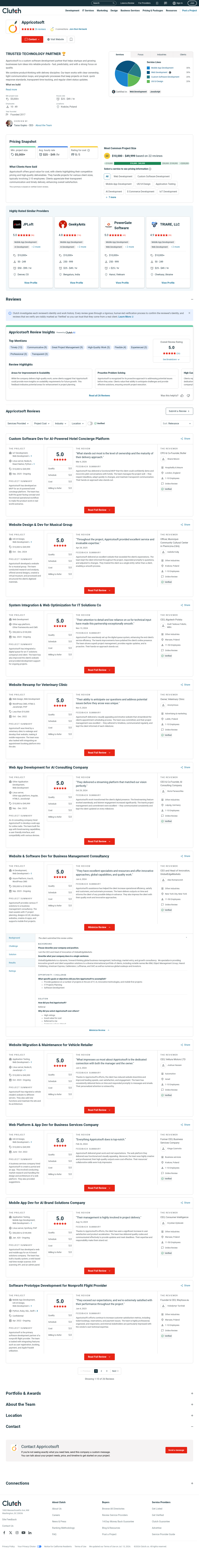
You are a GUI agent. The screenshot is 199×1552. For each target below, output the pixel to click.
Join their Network (78, 29)
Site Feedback (9, 1519)
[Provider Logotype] (13, 27)
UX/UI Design (157, 81)
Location (76, 423)
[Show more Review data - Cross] (186, 937)
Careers (56, 1515)
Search (96, 3)
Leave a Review (127, 3)
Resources (171, 10)
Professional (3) (18, 354)
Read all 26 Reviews (99, 395)
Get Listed (157, 1508)
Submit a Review (177, 411)
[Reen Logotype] (17, 224)
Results (12, 963)
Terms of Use (80, 1546)
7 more (112, 197)
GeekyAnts (77, 224)
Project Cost (40, 423)
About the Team (44, 125)
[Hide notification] (189, 313)
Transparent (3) (40, 354)
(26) (178, 353)
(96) (32, 235)
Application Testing (166, 184)
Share (187, 438)
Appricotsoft (33, 22)
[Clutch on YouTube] (23, 1533)
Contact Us (7, 1525)
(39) (169, 235)
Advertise (156, 1528)
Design (114, 10)
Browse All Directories (113, 1508)
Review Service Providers (115, 1515)
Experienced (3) (139, 347)
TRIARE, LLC (170, 224)
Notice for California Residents (58, 1546)
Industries (161, 54)
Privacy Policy (8, 1546)
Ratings (12, 971)
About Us (56, 1508)
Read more (11, 89)
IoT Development (168, 191)
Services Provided (17, 423)
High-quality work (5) (99, 347)
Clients (183, 54)
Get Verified (158, 1515)
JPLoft (28, 224)
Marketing (102, 10)
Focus (140, 54)
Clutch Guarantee (161, 1521)
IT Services (88, 10)
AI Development (114, 191)
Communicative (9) (37, 347)
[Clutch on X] (11, 1533)
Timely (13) (16, 347)
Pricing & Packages (153, 10)
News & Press (59, 1521)
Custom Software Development (165, 77)
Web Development (159, 72)
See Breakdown (170, 359)
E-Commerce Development (140, 191)
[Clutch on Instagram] (17, 1533)
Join (192, 3)
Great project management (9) (67, 347)
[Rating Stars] (23, 235)
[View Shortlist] (157, 3)
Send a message (176, 1450)
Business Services (130, 10)
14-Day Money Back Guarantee (118, 1521)
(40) (124, 235)
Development (72, 10)
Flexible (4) (120, 347)
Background (14, 938)
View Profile (30, 282)
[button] (18, 424)
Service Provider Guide (163, 1534)
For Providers (144, 3)
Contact (33, 39)
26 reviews (40, 29)
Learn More (124, 316)
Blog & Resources (111, 1528)
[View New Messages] (165, 3)
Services (120, 54)
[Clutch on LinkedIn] (30, 1533)
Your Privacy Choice (27, 1546)
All (107, 176)
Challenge (13, 946)
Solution (12, 954)
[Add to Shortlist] (71, 39)
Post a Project (189, 10)
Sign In (180, 3)
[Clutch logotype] (11, 10)
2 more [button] (36, 246)
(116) (79, 235)
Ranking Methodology (63, 1528)
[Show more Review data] (99, 510)
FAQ (54, 1534)
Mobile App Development (162, 68)
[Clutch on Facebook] (4, 1533)
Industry (59, 423)
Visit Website (57, 39)
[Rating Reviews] (27, 29)
